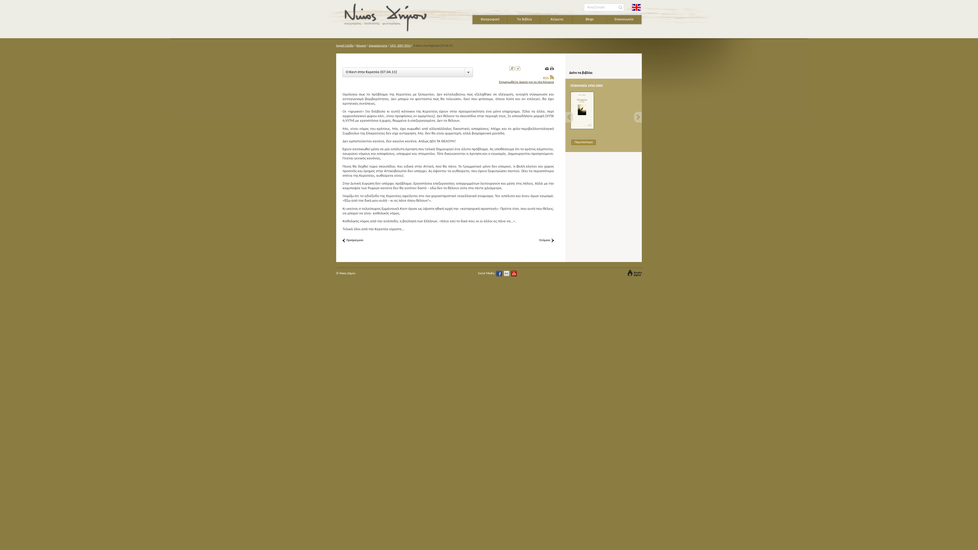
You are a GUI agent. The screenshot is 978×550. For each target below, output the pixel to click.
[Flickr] (507, 273)
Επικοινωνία (624, 19)
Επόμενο (544, 240)
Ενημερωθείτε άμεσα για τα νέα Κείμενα (526, 82)
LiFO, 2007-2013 (400, 45)
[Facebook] (499, 273)
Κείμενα (557, 19)
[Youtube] (514, 273)
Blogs (590, 19)
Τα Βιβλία (524, 19)
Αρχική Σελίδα (345, 45)
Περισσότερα (584, 142)
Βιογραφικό (490, 19)
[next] (638, 117)
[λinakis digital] (635, 273)
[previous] (569, 117)
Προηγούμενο (354, 240)
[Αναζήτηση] (620, 7)
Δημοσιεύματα (378, 45)
